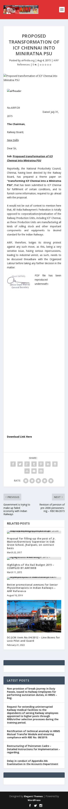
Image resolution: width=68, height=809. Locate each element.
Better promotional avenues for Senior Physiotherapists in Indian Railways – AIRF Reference (32, 588)
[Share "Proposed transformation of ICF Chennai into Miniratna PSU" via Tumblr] (34, 464)
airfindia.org (28, 60)
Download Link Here (19, 436)
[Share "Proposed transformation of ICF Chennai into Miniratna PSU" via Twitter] (20, 464)
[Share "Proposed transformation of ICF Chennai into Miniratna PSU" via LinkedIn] (47, 464)
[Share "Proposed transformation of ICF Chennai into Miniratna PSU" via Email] (34, 471)
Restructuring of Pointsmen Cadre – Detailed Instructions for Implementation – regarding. (33, 749)
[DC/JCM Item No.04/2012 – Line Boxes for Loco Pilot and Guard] (34, 616)
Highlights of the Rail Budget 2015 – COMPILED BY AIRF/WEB (30, 566)
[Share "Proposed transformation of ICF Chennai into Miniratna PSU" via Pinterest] (40, 464)
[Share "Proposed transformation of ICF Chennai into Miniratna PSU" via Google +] (27, 464)
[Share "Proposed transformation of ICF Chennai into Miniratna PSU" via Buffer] (54, 464)
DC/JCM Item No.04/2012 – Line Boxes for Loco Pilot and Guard (33, 639)
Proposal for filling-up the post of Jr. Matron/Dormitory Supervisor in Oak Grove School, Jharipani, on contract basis (31, 543)
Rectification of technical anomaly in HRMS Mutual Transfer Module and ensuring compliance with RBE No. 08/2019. (33, 734)
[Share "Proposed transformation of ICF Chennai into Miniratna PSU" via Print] (40, 471)
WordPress (34, 800)
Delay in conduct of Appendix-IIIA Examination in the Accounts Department (32, 762)
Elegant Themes (33, 796)
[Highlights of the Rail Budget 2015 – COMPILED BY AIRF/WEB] (34, 558)
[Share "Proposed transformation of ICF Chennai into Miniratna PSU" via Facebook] (13, 464)
